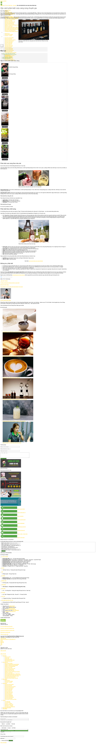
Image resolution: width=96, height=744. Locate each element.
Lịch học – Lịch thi (8, 35)
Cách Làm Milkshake (9, 48)
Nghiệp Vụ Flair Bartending (10, 19)
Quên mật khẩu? (3, 742)
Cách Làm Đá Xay (8, 47)
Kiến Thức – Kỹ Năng (9, 58)
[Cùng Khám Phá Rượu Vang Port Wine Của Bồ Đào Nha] (18, 355)
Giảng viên (7, 657)
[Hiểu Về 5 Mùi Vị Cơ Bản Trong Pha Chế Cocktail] (18, 441)
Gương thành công (8, 12)
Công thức (5, 36)
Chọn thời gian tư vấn (5, 547)
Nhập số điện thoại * (5, 544)
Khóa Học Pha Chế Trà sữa (10, 21)
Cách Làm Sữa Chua (9, 41)
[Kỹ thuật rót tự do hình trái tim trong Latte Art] (18, 376)
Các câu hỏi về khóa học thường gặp (7, 630)
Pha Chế (13, 723)
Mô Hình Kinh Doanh (7, 707)
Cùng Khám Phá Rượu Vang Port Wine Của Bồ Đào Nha (13, 356)
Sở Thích (13, 727)
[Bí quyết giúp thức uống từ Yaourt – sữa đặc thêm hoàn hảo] (18, 420)
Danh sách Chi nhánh (9, 34)
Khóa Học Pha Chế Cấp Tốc (10, 30)
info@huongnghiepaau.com (10, 611)
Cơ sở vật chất (7, 10)
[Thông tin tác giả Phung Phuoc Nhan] (5, 298)
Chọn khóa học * (4, 546)
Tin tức (6, 5)
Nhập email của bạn (5, 548)
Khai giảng (5, 32)
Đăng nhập (10, 740)
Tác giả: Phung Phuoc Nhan (5, 300)
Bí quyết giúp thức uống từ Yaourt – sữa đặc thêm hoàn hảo (14, 421)
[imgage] (10, 467)
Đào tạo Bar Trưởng (8, 663)
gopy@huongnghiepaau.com (10, 609)
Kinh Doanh (4, 727)
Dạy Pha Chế (11, 17)
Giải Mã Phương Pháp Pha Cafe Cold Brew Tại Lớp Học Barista (15, 399)
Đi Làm (9, 727)
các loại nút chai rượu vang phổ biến (36, 261)
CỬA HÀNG (5, 62)
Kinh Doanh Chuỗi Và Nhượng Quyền (12, 29)
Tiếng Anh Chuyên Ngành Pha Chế (11, 31)
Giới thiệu (4, 655)
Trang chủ (2, 5)
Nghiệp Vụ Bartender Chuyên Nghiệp (12, 664)
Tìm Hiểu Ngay (5, 78)
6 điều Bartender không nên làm (18, 275)
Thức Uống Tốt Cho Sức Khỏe (10, 52)
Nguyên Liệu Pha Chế (9, 704)
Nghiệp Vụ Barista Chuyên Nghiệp (11, 18)
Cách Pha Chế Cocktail (9, 37)
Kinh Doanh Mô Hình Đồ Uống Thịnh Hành (13, 28)
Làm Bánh (8, 723)
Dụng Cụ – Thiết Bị (8, 703)
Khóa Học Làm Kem (8, 26)
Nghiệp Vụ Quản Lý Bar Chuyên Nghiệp (12, 25)
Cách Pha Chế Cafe (8, 43)
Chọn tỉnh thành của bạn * (6, 549)
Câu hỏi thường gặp (8, 661)
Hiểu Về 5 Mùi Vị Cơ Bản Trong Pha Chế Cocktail (12, 442)
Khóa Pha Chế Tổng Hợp (9, 23)
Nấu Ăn (3, 723)
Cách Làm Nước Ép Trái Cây (10, 39)
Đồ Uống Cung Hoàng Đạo (10, 706)
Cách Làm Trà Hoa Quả (9, 40)
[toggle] (0, 600)
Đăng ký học (7, 33)
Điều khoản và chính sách (5, 632)
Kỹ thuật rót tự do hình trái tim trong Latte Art (11, 377)
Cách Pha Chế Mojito (9, 49)
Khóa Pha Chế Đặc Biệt (9, 22)
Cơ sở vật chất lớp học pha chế (6, 626)
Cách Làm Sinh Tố (8, 44)
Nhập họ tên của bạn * (5, 543)
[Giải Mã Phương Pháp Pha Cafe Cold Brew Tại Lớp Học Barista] (18, 398)
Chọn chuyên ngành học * (6, 545)
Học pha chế (5, 662)
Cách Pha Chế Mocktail (9, 50)
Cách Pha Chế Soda (8, 51)
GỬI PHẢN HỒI (3, 458)
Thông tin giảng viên (4, 634)
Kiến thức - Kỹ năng (12, 5)
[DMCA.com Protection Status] (3, 621)
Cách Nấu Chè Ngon (9, 46)
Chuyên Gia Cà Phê (8, 20)
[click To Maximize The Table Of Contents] (1, 45)
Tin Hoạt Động (7, 702)
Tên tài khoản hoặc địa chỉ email (6, 736)
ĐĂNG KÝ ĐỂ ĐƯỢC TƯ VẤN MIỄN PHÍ (7, 639)
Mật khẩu (2, 738)
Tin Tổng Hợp (7, 701)
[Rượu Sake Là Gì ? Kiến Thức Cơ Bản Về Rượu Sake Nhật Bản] (19, 330)
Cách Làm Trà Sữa (8, 38)
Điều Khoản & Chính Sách (9, 660)
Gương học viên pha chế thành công (7, 628)
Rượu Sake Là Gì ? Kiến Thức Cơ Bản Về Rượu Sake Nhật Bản (14, 331)
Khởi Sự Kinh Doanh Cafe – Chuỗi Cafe (12, 27)
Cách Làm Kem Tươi (9, 45)
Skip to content (3, 1)
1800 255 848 (3, 638)
